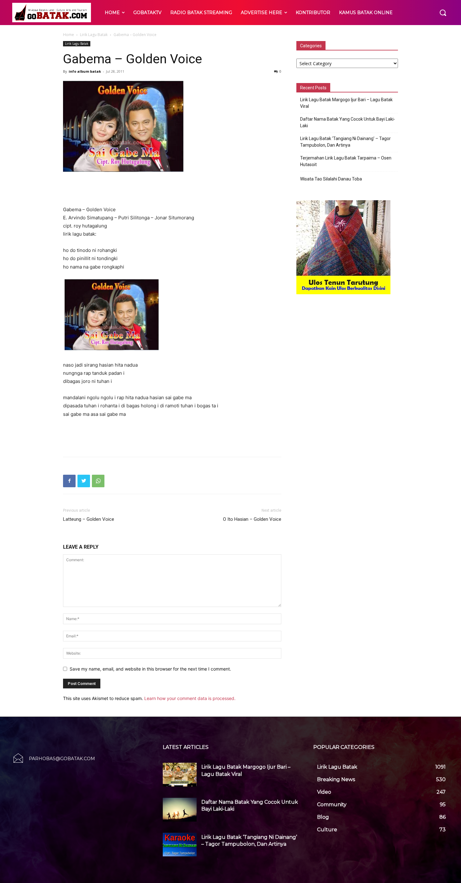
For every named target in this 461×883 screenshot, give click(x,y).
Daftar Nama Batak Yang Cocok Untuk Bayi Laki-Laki (347, 122)
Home (68, 34)
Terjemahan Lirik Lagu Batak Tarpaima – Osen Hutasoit (345, 161)
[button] (443, 12)
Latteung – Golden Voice (88, 519)
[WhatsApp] (98, 481)
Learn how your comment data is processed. (190, 698)
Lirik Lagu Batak (94, 34)
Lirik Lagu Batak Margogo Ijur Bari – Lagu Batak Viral (346, 103)
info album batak (85, 71)
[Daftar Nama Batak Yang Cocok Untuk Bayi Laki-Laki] (180, 810)
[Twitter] (83, 481)
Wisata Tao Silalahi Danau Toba (331, 178)
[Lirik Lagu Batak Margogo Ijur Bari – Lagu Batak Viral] (180, 774)
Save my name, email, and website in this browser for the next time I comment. (150, 668)
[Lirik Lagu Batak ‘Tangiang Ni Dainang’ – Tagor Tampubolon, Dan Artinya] (180, 845)
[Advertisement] (172, 189)
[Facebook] (69, 481)
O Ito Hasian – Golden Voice (252, 519)
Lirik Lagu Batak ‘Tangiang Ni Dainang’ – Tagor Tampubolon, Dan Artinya (345, 142)
